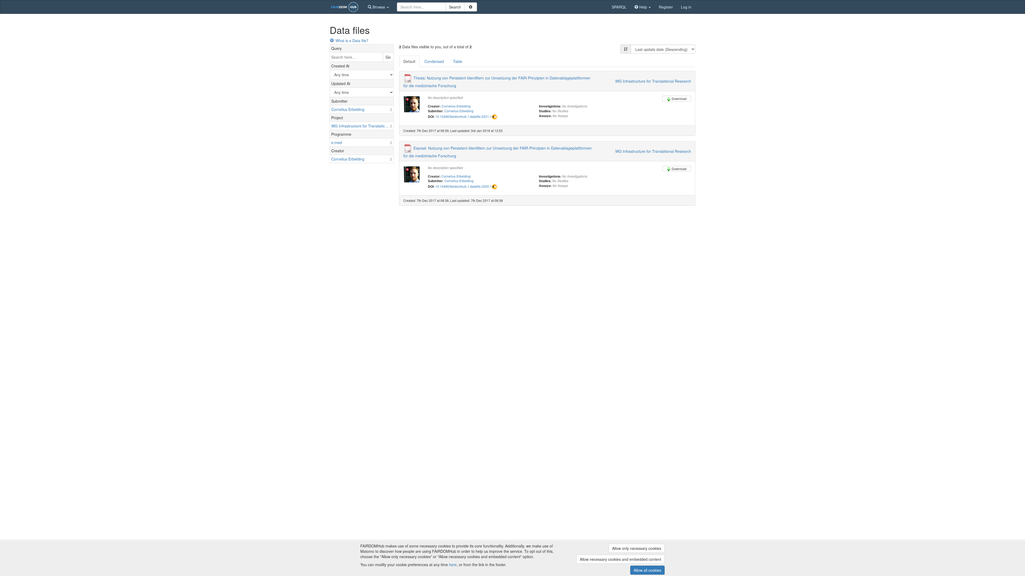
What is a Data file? (352, 40)
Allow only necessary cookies (636, 548)
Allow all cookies (647, 570)
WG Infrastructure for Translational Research (653, 81)
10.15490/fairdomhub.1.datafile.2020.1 (463, 186)
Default (409, 61)
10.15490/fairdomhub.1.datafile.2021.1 (463, 116)
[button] (378, 7)
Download (679, 98)
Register (666, 7)
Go (388, 57)
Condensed (434, 61)
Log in (686, 7)
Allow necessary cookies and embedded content (620, 559)
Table (457, 61)
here (453, 564)
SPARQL (619, 7)
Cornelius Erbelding (456, 106)
